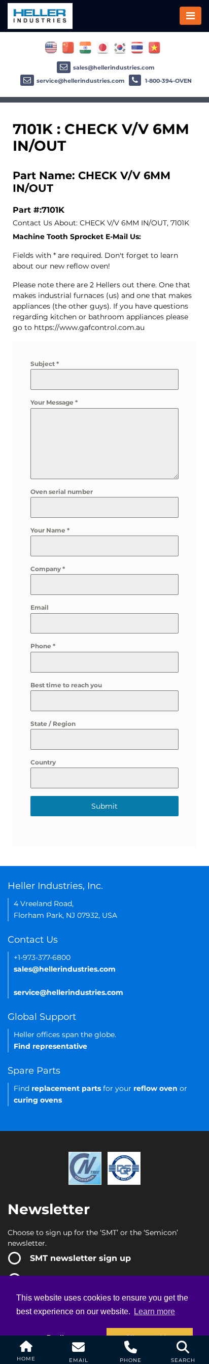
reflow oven (155, 1088)
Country (43, 762)
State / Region (53, 723)
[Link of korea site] (120, 47)
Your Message (54, 402)
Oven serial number (61, 491)
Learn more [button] (154, 1311)
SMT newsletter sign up (80, 1258)
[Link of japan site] (103, 47)
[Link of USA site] (51, 47)
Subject (44, 364)
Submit (104, 806)
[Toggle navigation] (190, 16)
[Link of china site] (68, 47)
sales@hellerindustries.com (114, 67)
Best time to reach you (66, 685)
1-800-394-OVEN (168, 80)
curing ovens (38, 1100)
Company (47, 569)
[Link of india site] (85, 47)
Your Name (49, 530)
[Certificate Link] (84, 1168)
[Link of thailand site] (137, 47)
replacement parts (66, 1088)
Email (39, 607)
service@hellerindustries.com (81, 80)
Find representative (50, 1046)
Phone (42, 646)
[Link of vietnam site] (154, 47)
